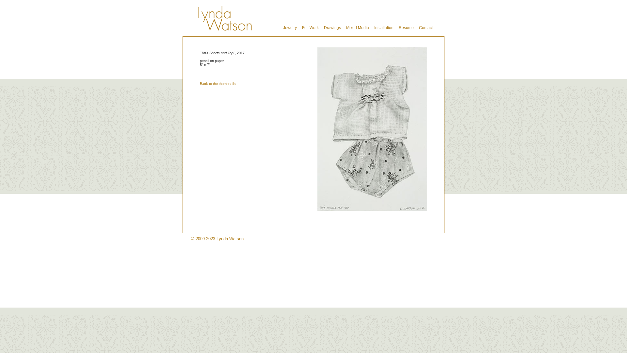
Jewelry (290, 27)
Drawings (332, 27)
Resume (406, 27)
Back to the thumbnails (218, 84)
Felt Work (310, 27)
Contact (426, 27)
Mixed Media (357, 27)
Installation (384, 27)
